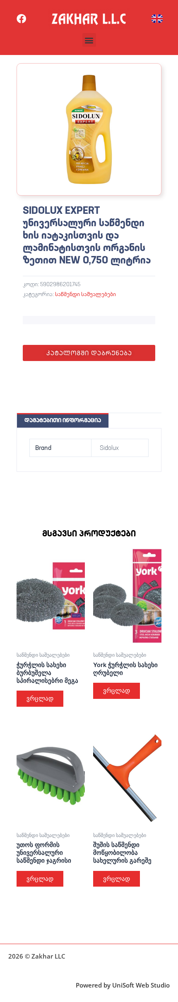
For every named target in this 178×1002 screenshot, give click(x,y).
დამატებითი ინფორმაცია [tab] (62, 420)
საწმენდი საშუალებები (85, 294)
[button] (89, 40)
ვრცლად (39, 698)
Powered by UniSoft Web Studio (123, 985)
